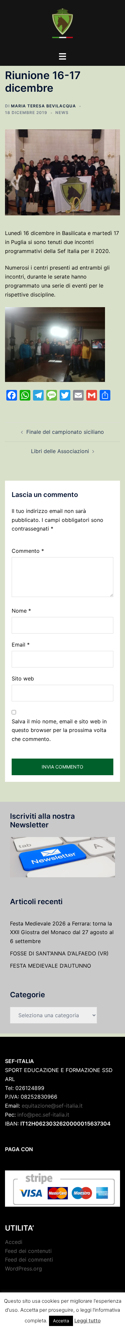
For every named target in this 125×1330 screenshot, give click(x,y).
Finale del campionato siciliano (65, 431)
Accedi (13, 1242)
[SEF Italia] (62, 25)
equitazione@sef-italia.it (52, 1105)
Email (21, 644)
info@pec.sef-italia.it (43, 1114)
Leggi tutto (87, 1320)
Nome (21, 610)
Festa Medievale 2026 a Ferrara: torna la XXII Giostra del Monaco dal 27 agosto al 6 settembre (62, 932)
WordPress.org (23, 1268)
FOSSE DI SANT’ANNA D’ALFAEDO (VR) (59, 953)
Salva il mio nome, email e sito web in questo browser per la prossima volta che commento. (59, 730)
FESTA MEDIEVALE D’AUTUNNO (50, 965)
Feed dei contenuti (28, 1251)
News (62, 112)
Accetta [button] (61, 1320)
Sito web (23, 678)
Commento (28, 550)
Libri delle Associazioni (60, 451)
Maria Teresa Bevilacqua (43, 105)
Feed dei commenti (29, 1259)
